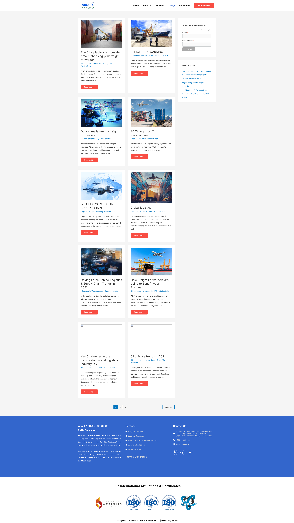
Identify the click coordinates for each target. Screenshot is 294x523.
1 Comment (135, 55)
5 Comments (136, 360)
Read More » (89, 86)
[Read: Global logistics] (151, 187)
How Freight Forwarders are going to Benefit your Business (150, 283)
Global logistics (141, 207)
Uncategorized (147, 55)
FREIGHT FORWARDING (147, 52)
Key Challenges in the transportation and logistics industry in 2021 (99, 360)
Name (185, 32)
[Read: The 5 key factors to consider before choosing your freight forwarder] (101, 34)
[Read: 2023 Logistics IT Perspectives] (151, 113)
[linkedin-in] (176, 452)
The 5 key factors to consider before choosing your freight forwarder (101, 56)
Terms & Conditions (136, 456)
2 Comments (86, 63)
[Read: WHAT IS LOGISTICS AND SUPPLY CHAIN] (101, 186)
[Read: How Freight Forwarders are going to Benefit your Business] (151, 261)
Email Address (188, 41)
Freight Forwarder (88, 139)
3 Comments (136, 291)
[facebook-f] (183, 452)
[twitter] (191, 452)
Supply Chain (94, 211)
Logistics (84, 211)
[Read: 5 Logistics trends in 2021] (151, 338)
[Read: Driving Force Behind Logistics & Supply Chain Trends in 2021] (101, 261)
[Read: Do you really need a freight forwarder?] (101, 113)
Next (168, 407)
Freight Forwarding (100, 63)
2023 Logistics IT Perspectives (194, 90)
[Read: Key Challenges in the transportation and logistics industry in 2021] (101, 338)
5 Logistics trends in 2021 (148, 356)
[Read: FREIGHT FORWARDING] (151, 34)
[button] (204, 5)
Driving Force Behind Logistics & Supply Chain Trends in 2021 (101, 283)
